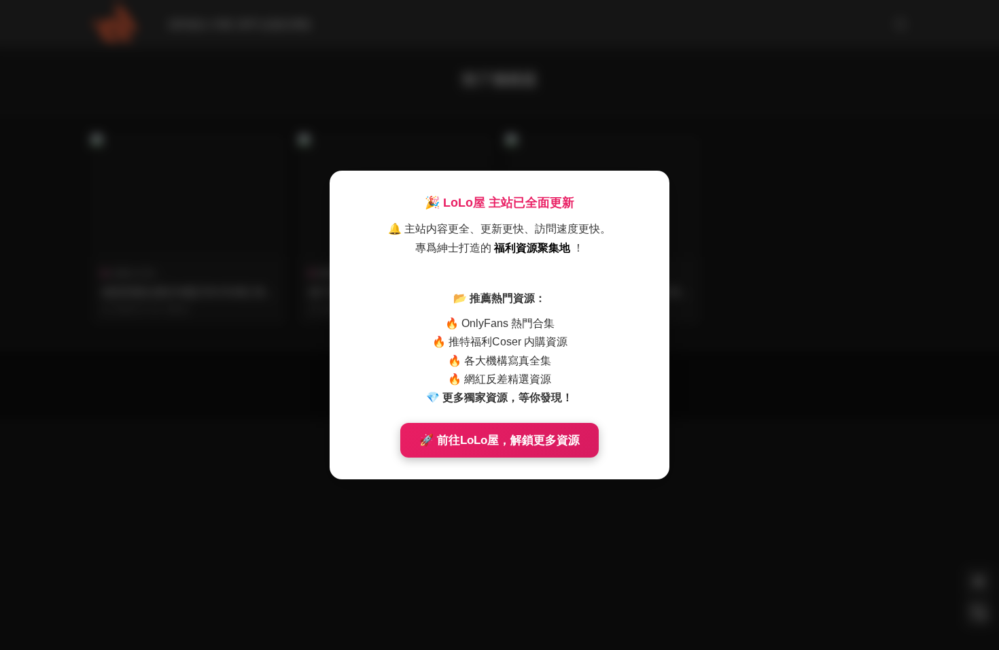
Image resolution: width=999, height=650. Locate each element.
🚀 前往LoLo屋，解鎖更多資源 (499, 440)
